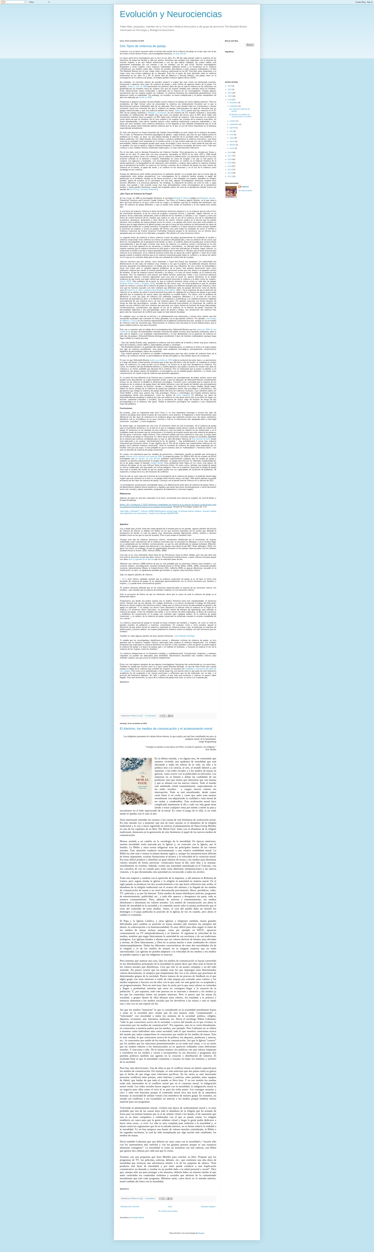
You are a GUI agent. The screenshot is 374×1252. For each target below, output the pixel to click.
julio (231, 131)
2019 (230, 100)
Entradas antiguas (208, 1207)
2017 (230, 156)
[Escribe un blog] (163, 715)
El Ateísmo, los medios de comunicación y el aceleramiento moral (166, 728)
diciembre (234, 103)
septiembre (234, 124)
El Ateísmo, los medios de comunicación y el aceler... (240, 116)
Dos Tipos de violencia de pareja (143, 46)
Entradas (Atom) (137, 1218)
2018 (230, 152)
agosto (233, 128)
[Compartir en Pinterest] (172, 715)
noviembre (234, 106)
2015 (230, 163)
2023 (230, 86)
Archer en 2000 (145, 97)
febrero (233, 145)
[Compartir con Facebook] (169, 715)
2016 (230, 159)
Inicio (170, 1207)
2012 (230, 173)
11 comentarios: (151, 716)
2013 (230, 170)
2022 (230, 89)
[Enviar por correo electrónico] (161, 715)
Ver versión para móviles (168, 1211)
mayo (232, 138)
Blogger (201, 1233)
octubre (233, 121)
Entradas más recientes (130, 1207)
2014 (230, 166)
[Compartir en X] (166, 715)
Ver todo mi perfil (245, 191)
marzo (232, 141)
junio (232, 135)
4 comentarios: (150, 1198)
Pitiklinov (245, 187)
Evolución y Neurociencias (171, 14)
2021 (230, 93)
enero (232, 148)
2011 (230, 176)
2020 (230, 96)
